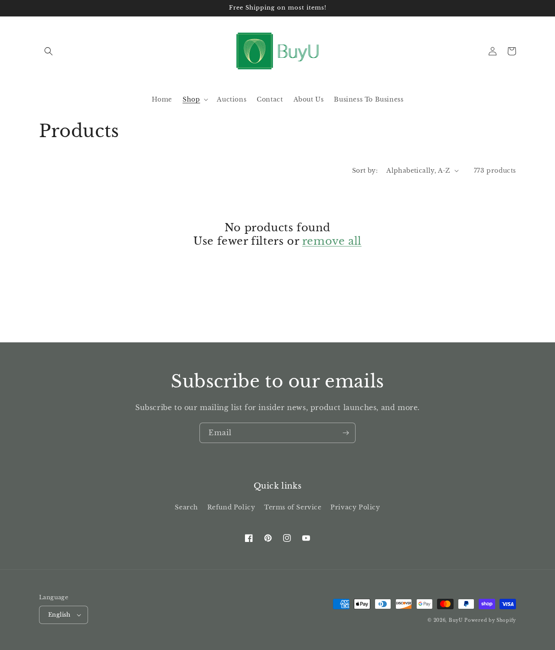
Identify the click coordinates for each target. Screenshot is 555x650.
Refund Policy (231, 507)
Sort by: (365, 170)
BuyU (456, 620)
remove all (332, 241)
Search (186, 507)
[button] (48, 51)
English (59, 614)
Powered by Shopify (490, 620)
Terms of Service (293, 507)
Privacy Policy (355, 507)
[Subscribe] (345, 433)
